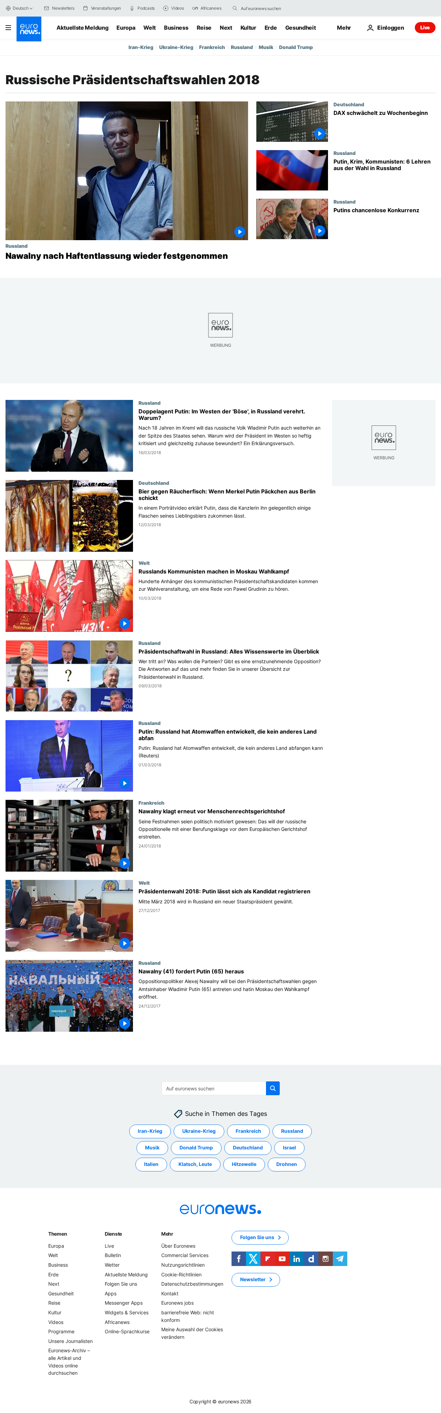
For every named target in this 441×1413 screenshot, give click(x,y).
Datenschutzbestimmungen (192, 1284)
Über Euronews (178, 1246)
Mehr (167, 1234)
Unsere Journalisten (70, 1341)
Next (226, 27)
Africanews (117, 1322)
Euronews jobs (177, 1303)
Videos (55, 1322)
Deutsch (20, 8)
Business (176, 27)
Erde (271, 27)
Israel (289, 1147)
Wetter (112, 1265)
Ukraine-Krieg (176, 47)
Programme (61, 1331)
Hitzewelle (244, 1164)
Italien (151, 1164)
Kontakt (169, 1293)
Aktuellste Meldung (82, 27)
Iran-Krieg (141, 47)
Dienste (113, 1234)
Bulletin (113, 1255)
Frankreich (212, 47)
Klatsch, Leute (195, 1164)
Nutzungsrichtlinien (183, 1265)
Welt (149, 27)
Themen (57, 1234)
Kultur (248, 27)
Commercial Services (184, 1255)
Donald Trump (296, 47)
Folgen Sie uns (121, 1284)
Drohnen (286, 1164)
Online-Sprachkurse (127, 1331)
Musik (266, 47)
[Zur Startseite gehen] (29, 29)
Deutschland (349, 104)
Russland (242, 47)
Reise (204, 27)
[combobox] (269, 8)
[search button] (234, 8)
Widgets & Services (126, 1312)
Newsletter (253, 1279)
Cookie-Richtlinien (181, 1274)
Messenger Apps (124, 1303)
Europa (125, 27)
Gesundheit (300, 27)
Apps (110, 1293)
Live (425, 27)
